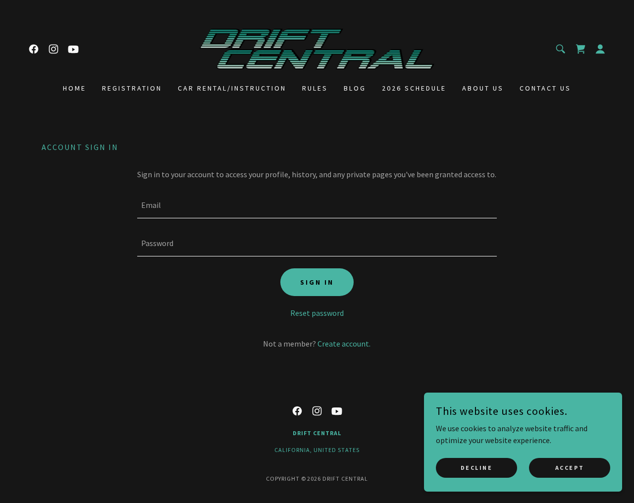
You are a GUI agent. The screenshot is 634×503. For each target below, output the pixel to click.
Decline (477, 467)
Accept (569, 467)
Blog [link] (355, 88)
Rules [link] (315, 88)
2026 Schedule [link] (414, 88)
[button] (600, 49)
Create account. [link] (343, 344)
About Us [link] (483, 88)
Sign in (317, 282)
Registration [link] (132, 88)
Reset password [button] (317, 313)
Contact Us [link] (545, 88)
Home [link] (74, 88)
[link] (34, 49)
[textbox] (316, 205)
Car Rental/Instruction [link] (232, 88)
